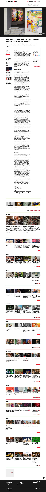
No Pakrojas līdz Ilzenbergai (35, 425)
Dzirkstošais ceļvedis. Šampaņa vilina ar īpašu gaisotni (27, 426)
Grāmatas (8, 385)
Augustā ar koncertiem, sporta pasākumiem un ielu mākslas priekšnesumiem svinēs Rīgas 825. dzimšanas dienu (36, 246)
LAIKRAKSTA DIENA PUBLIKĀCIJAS (12, 200)
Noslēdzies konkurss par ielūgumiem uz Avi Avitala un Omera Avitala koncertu (10, 410)
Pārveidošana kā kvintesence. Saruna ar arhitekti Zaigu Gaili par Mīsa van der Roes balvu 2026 (10, 360)
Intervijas (8, 351)
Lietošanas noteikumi (9, 489)
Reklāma (8, 484)
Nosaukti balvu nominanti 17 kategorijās (10, 295)
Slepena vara (35, 344)
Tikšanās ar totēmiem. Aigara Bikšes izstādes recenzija (9, 82)
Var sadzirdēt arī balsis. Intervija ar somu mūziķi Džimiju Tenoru (36, 359)
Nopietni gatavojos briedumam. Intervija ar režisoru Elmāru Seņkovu (27, 359)
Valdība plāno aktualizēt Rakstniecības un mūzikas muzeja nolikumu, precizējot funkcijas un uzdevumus (19, 312)
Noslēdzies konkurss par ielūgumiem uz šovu (36, 409)
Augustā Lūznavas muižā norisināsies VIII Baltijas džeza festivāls (27, 262)
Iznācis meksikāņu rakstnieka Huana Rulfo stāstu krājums (9, 393)
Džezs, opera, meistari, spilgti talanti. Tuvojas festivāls (36, 262)
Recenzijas (38, 381)
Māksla (8, 270)
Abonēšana (9, 482)
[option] (23, 22)
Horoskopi (19, 482)
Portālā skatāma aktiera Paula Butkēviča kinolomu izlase (9, 329)
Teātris (8, 287)
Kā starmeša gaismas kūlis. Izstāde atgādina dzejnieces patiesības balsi (36, 312)
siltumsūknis (11, 475)
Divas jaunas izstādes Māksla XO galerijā (35, 443)
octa (12, 472)
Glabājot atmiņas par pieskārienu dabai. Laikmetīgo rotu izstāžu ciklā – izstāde (36, 279)
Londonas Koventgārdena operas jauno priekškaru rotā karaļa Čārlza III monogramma (18, 246)
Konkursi (8, 401)
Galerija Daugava (8, 62)
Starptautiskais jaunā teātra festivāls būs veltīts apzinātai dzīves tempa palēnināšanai (36, 296)
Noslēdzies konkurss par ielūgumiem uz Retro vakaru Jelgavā (18, 409)
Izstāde (29, 226)
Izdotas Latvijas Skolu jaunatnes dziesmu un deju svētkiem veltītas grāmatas (18, 393)
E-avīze (8, 483)
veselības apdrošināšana (9, 473)
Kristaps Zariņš (8, 63)
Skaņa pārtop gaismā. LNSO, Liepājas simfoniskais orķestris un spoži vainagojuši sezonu (36, 376)
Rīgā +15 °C (30, 4)
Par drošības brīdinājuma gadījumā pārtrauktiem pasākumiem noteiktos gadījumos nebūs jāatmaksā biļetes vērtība (27, 246)
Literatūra (8, 303)
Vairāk (28, 210)
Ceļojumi (8, 418)
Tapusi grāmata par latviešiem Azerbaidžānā (36, 393)
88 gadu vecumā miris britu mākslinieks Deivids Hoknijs (26, 278)
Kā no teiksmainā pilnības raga (9, 207)
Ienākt (39, 1)
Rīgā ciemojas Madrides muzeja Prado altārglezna (10, 427)
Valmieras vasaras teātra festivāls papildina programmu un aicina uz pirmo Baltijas (27, 296)
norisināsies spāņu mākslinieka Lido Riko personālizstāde (9, 278)
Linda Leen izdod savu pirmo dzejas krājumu (27, 393)
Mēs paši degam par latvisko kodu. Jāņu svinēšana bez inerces (18, 459)
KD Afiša (8, 435)
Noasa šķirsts (27, 344)
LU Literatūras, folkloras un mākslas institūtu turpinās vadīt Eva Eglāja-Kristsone (27, 312)
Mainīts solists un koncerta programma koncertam (9, 262)
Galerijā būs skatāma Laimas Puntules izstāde (9, 73)
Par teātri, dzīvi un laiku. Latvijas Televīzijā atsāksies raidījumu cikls (19, 295)
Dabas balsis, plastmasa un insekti (36, 207)
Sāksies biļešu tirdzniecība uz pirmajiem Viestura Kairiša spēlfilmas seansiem (26, 330)
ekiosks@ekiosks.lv (37, 488)
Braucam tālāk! (9, 344)
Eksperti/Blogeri (37, 347)
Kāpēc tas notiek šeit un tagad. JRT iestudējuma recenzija (19, 376)
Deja (7, 450)
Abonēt (33, 1)
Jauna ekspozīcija (14, 226)
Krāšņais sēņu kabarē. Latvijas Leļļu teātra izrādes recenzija (9, 376)
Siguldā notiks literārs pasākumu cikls (9, 311)
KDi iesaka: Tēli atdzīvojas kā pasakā (9, 245)
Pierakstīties (37, 66)
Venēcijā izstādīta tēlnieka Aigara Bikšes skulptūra (18, 278)
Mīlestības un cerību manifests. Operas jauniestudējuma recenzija (27, 376)
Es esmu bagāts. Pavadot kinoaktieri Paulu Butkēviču (18, 329)
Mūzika (7, 254)
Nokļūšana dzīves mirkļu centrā (27, 207)
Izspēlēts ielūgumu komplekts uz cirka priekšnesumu (27, 409)
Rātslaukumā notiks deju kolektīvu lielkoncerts (27, 458)
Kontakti (19, 484)
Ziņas (7, 237)
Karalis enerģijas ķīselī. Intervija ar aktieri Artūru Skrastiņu (18, 359)
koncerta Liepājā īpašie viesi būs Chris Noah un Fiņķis (18, 262)
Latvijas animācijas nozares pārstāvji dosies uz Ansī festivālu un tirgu (36, 329)
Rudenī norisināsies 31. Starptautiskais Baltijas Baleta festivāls (9, 458)
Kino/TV (7, 321)
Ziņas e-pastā (20, 483)
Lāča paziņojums (19, 344)
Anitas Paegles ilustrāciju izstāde (26, 443)
